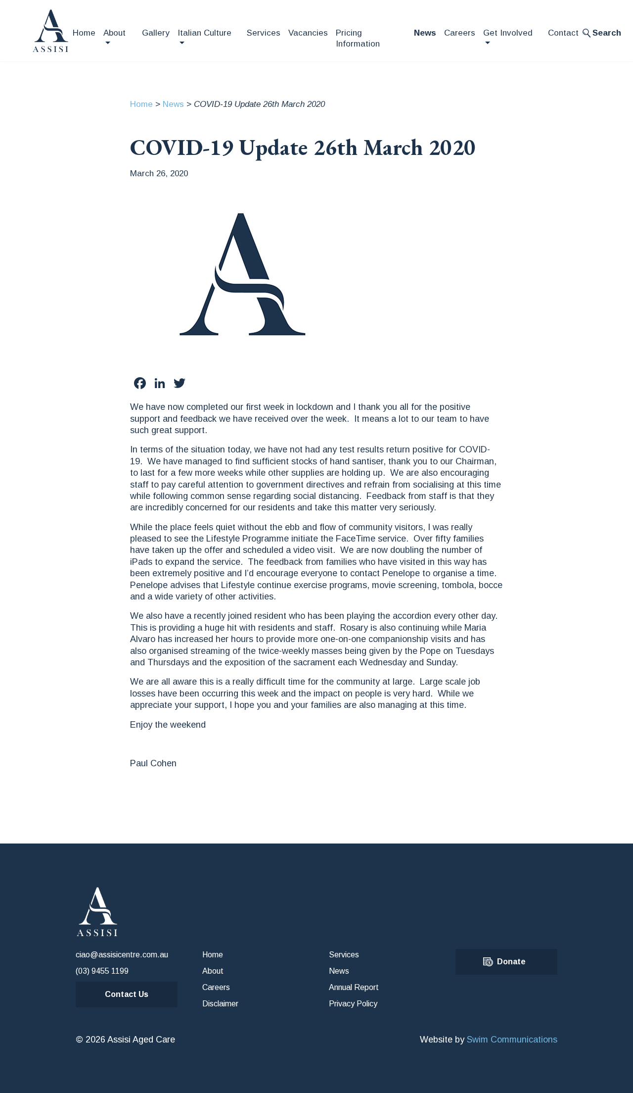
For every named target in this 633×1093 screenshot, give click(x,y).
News (425, 33)
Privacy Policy (353, 1003)
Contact (563, 33)
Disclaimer (220, 1003)
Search (606, 33)
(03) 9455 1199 (102, 971)
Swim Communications (512, 1039)
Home (84, 33)
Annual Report (354, 987)
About (114, 33)
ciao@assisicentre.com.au (122, 954)
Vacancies (308, 33)
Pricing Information (358, 38)
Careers (459, 33)
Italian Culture (204, 33)
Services (263, 33)
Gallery (156, 33)
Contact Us (126, 994)
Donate (511, 961)
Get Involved (508, 33)
